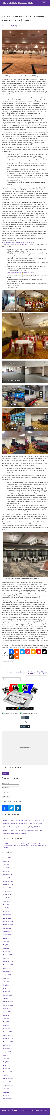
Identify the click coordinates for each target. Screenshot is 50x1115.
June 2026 (6, 864)
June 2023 (6, 981)
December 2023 (8, 961)
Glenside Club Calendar (11, 713)
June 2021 (6, 1058)
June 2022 (6, 1018)
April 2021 (6, 1065)
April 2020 (6, 1092)
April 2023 (6, 988)
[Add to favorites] (33, 651)
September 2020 (8, 1085)
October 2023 (7, 968)
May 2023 (6, 985)
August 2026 (7, 858)
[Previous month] (23, 717)
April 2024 (6, 948)
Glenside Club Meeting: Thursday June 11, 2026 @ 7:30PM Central (23, 827)
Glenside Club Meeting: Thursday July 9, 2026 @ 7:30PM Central (22, 823)
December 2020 (8, 1079)
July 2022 (6, 1015)
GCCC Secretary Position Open (14, 672)
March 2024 (6, 951)
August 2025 (7, 894)
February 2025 (7, 915)
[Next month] (27, 717)
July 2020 (6, 1089)
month (23, 727)
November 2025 (8, 884)
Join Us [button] (5, 773)
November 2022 (8, 1005)
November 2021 (8, 1042)
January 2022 (7, 1035)
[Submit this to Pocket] (27, 651)
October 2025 (7, 888)
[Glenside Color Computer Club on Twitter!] (11, 808)
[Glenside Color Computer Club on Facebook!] (5, 808)
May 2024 (6, 945)
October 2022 (7, 1008)
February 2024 (7, 955)
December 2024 (8, 921)
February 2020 (7, 1099)
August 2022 (7, 1012)
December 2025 (8, 881)
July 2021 (6, 1055)
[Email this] (44, 651)
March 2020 (6, 1095)
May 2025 (6, 905)
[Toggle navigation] (44, 3)
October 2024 (7, 928)
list (28, 727)
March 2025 (6, 911)
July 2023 (6, 978)
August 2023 (7, 975)
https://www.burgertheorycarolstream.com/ (20, 272)
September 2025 (8, 891)
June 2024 (6, 941)
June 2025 (6, 901)
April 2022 (6, 1025)
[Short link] (11, 656)
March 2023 (6, 991)
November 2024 (8, 925)
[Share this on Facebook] (11, 651)
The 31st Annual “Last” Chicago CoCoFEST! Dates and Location (36, 673)
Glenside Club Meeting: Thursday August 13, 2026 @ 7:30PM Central (24, 820)
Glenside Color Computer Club (18, 3)
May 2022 (6, 1022)
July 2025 (6, 898)
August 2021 (7, 1052)
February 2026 (7, 874)
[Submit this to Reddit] (16, 651)
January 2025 (7, 918)
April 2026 (6, 868)
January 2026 (7, 878)
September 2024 (8, 931)
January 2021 (7, 1075)
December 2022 (8, 1001)
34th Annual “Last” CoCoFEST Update (14, 834)
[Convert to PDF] (38, 651)
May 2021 (6, 1062)
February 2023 (7, 995)
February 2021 (7, 1072)
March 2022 (6, 1028)
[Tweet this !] (22, 651)
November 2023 (8, 965)
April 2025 (6, 908)
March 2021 (6, 1068)
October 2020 (7, 1082)
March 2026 (6, 871)
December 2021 (8, 1038)
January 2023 (7, 998)
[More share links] (16, 656)
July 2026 (6, 861)
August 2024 (7, 935)
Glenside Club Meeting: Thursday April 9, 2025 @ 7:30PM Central (22, 830)
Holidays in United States (29, 713)
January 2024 (7, 958)
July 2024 (6, 938)
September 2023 (8, 971)
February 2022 (7, 1032)
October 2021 (7, 1045)
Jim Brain (22, 26)
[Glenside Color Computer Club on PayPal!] (18, 808)
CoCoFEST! (11, 661)
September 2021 (8, 1048)
